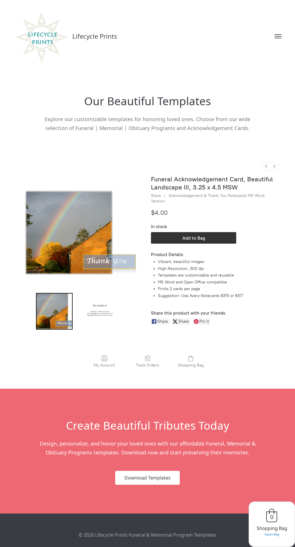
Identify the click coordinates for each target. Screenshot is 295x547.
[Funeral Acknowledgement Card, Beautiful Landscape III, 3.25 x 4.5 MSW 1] (99, 311)
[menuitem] (266, 166)
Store (156, 195)
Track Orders (147, 365)
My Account (104, 365)
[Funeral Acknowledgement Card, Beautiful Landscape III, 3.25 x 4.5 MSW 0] (54, 311)
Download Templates (147, 478)
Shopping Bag (191, 365)
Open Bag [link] (271, 534)
